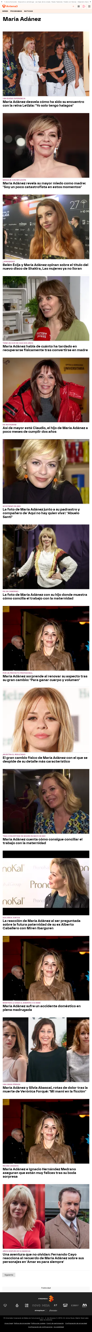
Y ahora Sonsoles (10, 2)
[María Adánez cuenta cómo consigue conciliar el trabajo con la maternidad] (46, 801)
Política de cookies (38, 1323)
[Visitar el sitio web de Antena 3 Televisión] (7, 1305)
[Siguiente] (90, 2)
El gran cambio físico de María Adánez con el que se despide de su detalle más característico (45, 759)
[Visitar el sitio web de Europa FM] (75, 1305)
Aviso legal (8, 1323)
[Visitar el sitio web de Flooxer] (53, 1310)
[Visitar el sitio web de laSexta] (17, 1305)
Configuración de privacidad (76, 1323)
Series (5, 11)
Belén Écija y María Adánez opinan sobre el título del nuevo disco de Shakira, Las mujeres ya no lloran (45, 266)
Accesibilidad (59, 1327)
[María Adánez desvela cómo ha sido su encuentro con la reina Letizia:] (46, 64)
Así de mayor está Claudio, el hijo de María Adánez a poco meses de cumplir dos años (45, 430)
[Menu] (89, 6)
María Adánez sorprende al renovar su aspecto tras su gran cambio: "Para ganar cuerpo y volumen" (45, 678)
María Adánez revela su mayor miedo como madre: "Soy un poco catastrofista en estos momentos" (44, 185)
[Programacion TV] (78, 6)
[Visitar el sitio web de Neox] (27, 1305)
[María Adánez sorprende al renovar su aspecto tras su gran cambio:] (46, 638)
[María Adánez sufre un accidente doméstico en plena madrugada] (46, 968)
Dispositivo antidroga (26, 2)
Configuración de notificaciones (40, 1327)
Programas (16, 11)
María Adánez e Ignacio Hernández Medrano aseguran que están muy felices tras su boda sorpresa (39, 1172)
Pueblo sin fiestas (70, 2)
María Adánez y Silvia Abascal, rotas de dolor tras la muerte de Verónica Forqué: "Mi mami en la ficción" (45, 1089)
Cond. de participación (55, 1323)
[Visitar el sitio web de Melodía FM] (85, 1305)
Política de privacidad (22, 1323)
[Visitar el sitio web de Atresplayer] (41, 1310)
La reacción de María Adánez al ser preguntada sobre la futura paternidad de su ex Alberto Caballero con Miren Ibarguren (41, 924)
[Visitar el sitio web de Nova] (36, 1305)
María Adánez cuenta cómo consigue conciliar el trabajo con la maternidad (42, 841)
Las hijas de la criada (42, 2)
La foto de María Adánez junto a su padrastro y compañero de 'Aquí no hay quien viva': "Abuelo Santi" (41, 513)
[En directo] (73, 6)
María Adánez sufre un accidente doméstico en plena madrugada (42, 1008)
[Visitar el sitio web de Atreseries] (56, 1305)
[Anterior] (1, 2)
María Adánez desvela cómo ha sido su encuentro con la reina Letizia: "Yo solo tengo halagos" (43, 103)
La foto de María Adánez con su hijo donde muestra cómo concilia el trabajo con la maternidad (45, 596)
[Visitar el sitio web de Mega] (46, 1305)
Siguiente (8, 1275)
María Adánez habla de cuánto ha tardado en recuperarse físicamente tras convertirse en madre (45, 348)
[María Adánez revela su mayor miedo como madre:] (46, 145)
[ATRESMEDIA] (46, 1298)
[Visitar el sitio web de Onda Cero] (65, 1305)
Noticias (28, 11)
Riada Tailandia (56, 2)
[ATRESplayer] (84, 6)
